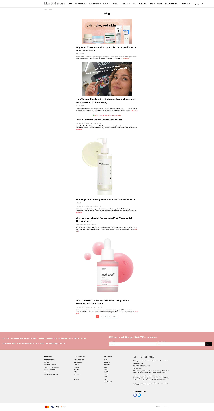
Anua (105, 367)
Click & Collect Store (50, 369)
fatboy (106, 379)
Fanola (106, 374)
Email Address (161, 341)
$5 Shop (159, 4)
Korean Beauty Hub (171, 4)
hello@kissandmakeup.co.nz (141, 366)
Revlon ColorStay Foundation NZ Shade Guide (99, 119)
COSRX (106, 369)
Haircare (126, 4)
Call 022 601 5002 (138, 363)
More (151, 4)
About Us (185, 4)
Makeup (106, 4)
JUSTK (105, 377)
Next (114, 316)
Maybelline (107, 364)
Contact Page (137, 368)
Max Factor (107, 362)
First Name (112, 341)
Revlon (106, 360)
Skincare (116, 4)
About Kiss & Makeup (50, 364)
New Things (143, 4)
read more (126, 58)
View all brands (108, 382)
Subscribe (208, 344)
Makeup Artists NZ (49, 360)
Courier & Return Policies (51, 367)
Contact (46, 372)
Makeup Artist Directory (51, 374)
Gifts (134, 4)
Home (70, 4)
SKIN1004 (106, 372)
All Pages (46, 362)
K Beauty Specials (80, 4)
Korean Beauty (94, 4)
